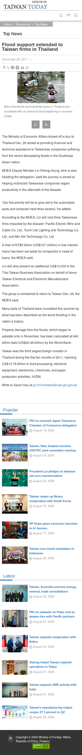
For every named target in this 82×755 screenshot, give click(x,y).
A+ (46, 124)
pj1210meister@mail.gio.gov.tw (55, 385)
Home (8, 24)
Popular (10, 410)
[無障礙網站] (41, 746)
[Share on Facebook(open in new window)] (4, 67)
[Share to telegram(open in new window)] (17, 67)
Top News (41, 24)
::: (4, 2)
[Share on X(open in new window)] (8, 67)
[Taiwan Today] (25, 7)
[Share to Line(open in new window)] (12, 67)
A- (35, 124)
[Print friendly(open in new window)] (22, 67)
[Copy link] (27, 67)
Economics (23, 24)
